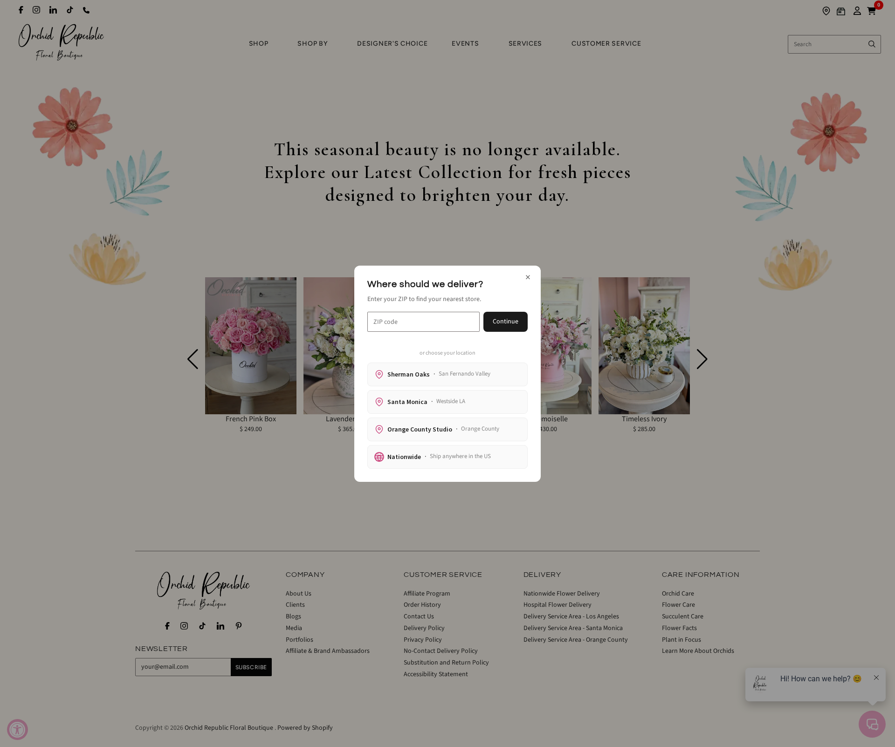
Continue (505, 321)
